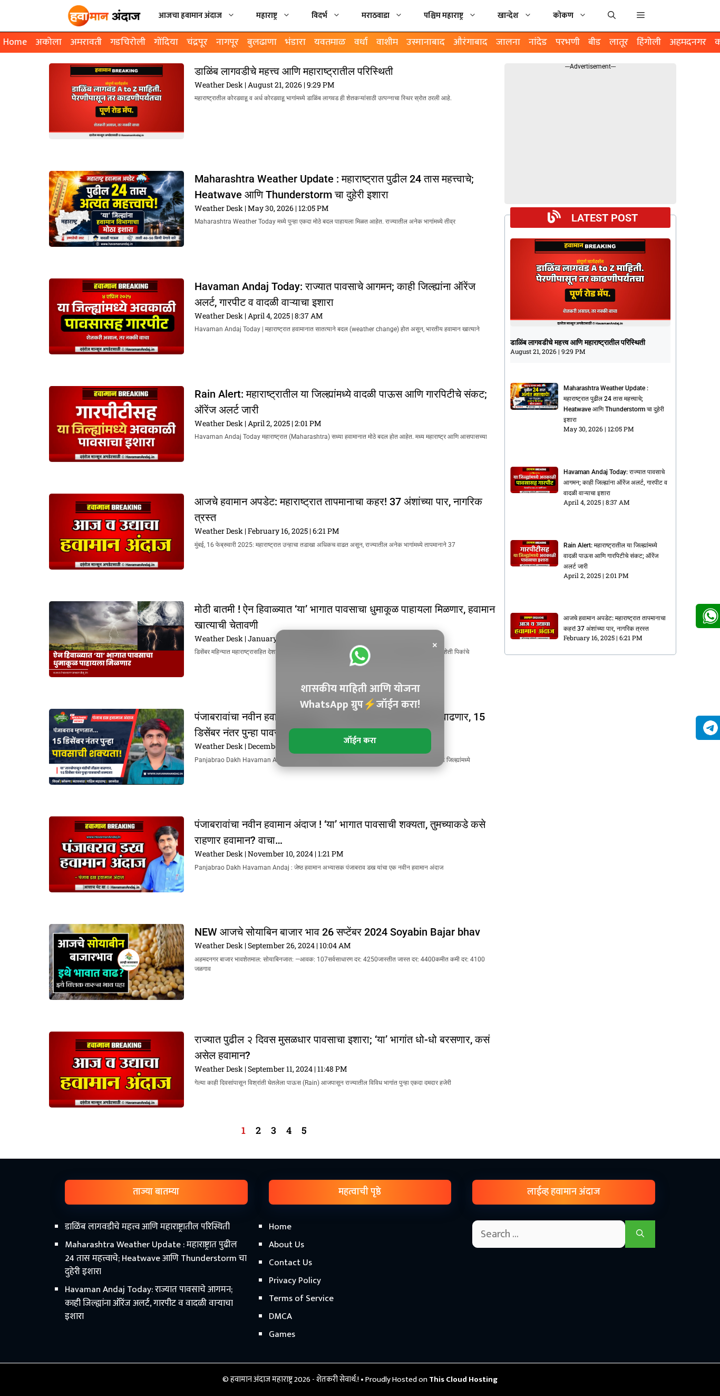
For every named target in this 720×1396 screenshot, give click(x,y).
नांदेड (538, 42)
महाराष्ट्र (266, 15)
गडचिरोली (127, 42)
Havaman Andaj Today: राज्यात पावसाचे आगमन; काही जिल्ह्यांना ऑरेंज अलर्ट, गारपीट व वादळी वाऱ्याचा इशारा (615, 482)
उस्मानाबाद (425, 42)
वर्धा (361, 42)
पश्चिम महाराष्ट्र (443, 15)
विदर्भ (319, 15)
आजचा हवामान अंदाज (190, 15)
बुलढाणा (262, 42)
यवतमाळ (330, 42)
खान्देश (508, 15)
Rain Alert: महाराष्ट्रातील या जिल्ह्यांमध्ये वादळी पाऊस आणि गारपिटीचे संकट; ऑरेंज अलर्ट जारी (610, 556)
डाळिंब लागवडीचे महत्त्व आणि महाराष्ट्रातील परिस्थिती (293, 71)
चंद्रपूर (197, 42)
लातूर (618, 42)
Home (15, 42)
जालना (508, 42)
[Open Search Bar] (611, 16)
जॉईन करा (360, 741)
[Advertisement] (360, 1306)
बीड (594, 42)
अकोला (48, 42)
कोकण (563, 15)
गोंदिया (166, 42)
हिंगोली (649, 42)
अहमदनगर (687, 42)
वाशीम (387, 42)
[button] (640, 16)
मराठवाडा (376, 15)
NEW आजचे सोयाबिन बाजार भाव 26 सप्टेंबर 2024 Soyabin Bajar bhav (337, 932)
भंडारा (295, 42)
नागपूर (227, 42)
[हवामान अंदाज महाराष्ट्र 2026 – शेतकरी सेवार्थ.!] (104, 16)
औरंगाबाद (470, 42)
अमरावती (86, 42)
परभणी (568, 42)
